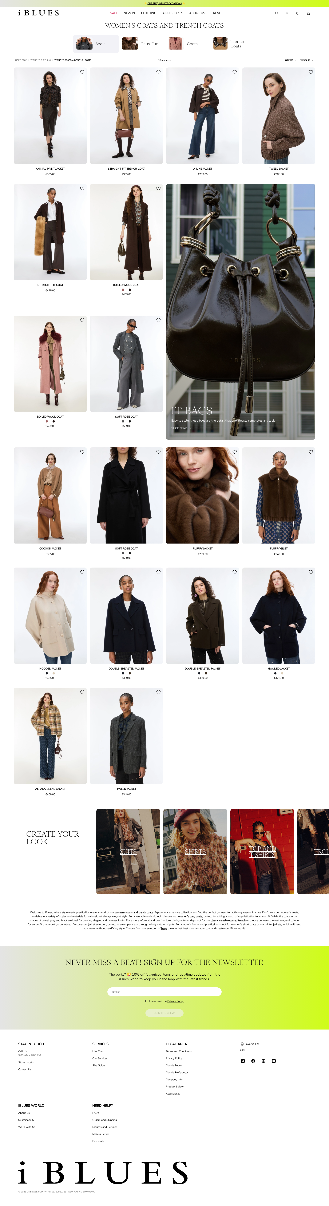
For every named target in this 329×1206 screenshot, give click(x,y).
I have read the (166, 1001)
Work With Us (26, 1127)
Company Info (174, 1079)
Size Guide (98, 1065)
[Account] (287, 13)
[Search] (276, 13)
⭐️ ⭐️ (164, 3)
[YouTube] (274, 1061)
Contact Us (24, 1069)
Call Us (22, 1051)
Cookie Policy (174, 1065)
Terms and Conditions (179, 1051)
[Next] (79, 116)
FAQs (95, 1113)
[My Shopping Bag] (308, 13)
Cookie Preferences (177, 1072)
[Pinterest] (263, 1061)
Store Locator (26, 1062)
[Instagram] (243, 1061)
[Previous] (21, 116)
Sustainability (26, 1120)
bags (164, 928)
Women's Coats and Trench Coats (72, 60)
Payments (98, 1141)
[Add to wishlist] (82, 72)
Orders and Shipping (104, 1120)
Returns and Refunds (104, 1127)
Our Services (99, 1058)
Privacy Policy (175, 1001)
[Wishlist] (297, 13)
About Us (24, 1113)
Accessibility (173, 1093)
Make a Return (100, 1134)
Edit (242, 1050)
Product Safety (175, 1086)
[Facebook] (253, 1061)
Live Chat (97, 1051)
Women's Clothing (40, 60)
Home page (21, 60)
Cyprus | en (253, 1044)
